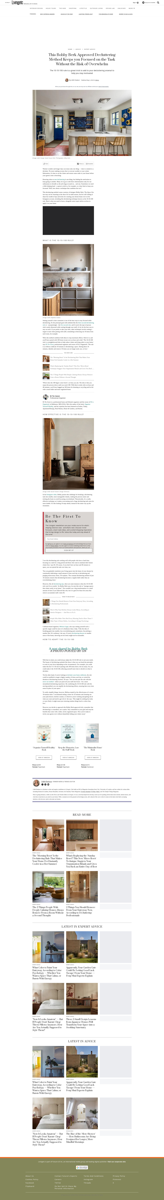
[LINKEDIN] (48, 784)
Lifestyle (83, 8)
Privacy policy (119, 1176)
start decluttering (59, 179)
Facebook (30, 1183)
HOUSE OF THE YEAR (67, 14)
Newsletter (90, 163)
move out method (48, 681)
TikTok (58, 1183)
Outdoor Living (96, 8)
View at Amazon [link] (44, 757)
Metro (98, 791)
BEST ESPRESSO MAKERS (47, 14)
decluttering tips (59, 584)
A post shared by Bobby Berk (68, 648)
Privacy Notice (54, 546)
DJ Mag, (93, 791)
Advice (78, 49)
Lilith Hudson (75, 80)
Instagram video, (52, 494)
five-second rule (66, 325)
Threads (87, 1183)
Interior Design (36, 8)
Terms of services (68, 544)
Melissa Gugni (64, 626)
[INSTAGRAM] (45, 784)
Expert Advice (89, 49)
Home (70, 49)
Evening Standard (86, 791)
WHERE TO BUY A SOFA (125, 14)
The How (62, 8)
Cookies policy (32, 1179)
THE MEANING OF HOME (106, 14)
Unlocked (122, 8)
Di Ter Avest (50, 344)
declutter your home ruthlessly (76, 675)
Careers (58, 1179)
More (131, 8)
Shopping (72, 8)
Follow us (81, 163)
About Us (30, 1176)
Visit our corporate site (117, 1162)
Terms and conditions (94, 1176)
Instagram (88, 1179)
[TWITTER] (42, 784)
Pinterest (117, 1179)
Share (47, 163)
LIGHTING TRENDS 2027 (86, 14)
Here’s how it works (103, 86)
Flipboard (30, 1186)
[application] (68, 220)
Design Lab (110, 8)
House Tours (51, 8)
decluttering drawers (78, 633)
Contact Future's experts (66, 1176)
